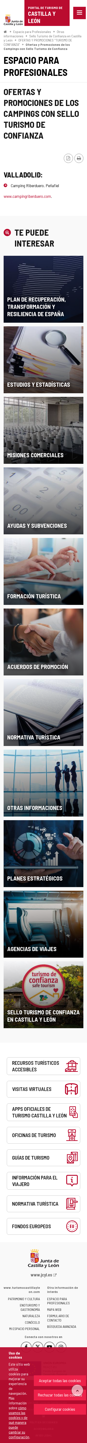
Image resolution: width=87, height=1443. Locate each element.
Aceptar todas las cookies (60, 1380)
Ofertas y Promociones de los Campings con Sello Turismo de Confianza (37, 46)
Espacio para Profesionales (32, 32)
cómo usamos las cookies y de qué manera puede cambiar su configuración (19, 1422)
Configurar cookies (60, 1409)
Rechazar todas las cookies (60, 1394)
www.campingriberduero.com (27, 196)
